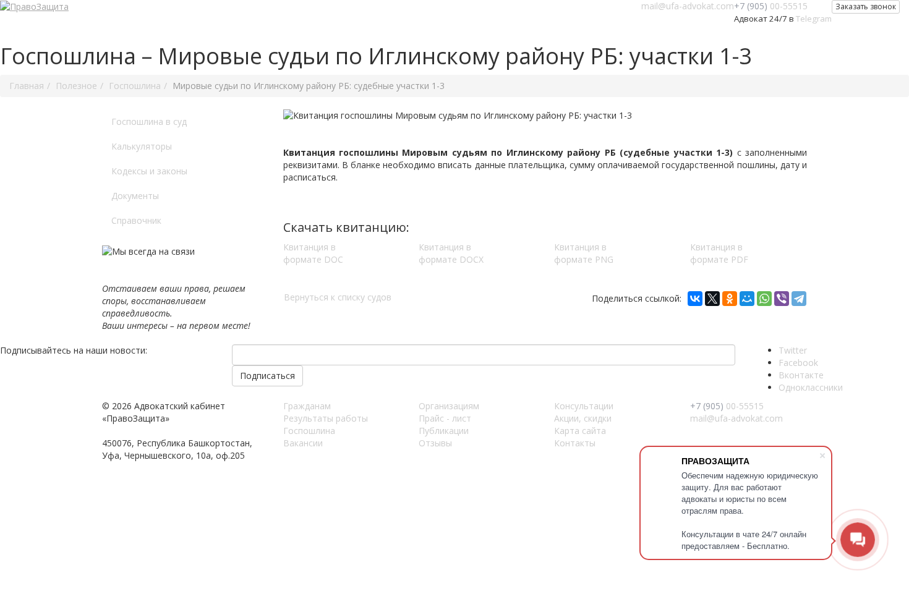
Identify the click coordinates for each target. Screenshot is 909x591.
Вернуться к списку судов (337, 297)
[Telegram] (799, 298)
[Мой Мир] (747, 298)
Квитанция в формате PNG (583, 253)
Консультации (583, 406)
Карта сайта (580, 430)
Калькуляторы (141, 146)
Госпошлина (309, 430)
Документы (135, 196)
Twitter (793, 350)
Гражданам (307, 406)
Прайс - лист (445, 418)
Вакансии (303, 443)
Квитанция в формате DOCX (451, 253)
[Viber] (781, 298)
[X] (712, 298)
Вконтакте (801, 375)
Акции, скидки (583, 418)
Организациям (449, 406)
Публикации (444, 430)
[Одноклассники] (729, 298)
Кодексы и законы (149, 171)
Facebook (798, 362)
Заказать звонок (865, 6)
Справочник (136, 220)
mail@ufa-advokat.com (687, 6)
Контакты (574, 443)
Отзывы (435, 443)
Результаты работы (325, 418)
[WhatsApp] (764, 298)
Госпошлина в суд (149, 121)
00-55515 (771, 6)
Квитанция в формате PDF (719, 253)
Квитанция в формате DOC (313, 253)
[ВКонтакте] (695, 298)
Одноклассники (811, 387)
